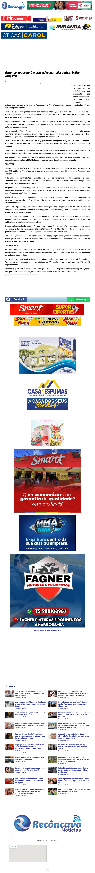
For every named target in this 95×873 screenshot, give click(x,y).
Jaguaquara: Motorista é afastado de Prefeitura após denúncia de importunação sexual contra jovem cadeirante (29, 748)
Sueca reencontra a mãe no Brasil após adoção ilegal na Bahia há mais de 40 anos (31, 724)
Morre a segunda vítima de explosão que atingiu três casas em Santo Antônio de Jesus (30, 704)
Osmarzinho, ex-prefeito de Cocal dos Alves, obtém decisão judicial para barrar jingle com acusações (73, 736)
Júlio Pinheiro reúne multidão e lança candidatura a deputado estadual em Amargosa (29, 781)
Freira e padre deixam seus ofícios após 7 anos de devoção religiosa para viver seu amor (74, 781)
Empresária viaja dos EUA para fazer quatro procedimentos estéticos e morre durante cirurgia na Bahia (30, 736)
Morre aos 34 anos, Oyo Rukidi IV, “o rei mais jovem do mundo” (30, 714)
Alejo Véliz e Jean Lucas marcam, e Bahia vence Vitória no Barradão (74, 790)
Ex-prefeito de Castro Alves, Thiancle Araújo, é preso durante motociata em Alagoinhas (72, 704)
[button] (60, 11)
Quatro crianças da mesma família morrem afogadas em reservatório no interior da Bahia (29, 693)
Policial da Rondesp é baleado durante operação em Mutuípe (29, 758)
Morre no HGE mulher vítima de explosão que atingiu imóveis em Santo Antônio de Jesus (73, 747)
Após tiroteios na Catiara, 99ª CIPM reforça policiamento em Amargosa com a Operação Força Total (73, 725)
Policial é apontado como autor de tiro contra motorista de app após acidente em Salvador (73, 770)
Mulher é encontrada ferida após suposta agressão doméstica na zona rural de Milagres (74, 715)
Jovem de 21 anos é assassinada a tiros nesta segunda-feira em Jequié (30, 769)
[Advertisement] (47, 53)
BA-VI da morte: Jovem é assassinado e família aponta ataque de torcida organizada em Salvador (30, 791)
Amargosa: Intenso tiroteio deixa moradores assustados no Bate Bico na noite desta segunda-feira (73, 759)
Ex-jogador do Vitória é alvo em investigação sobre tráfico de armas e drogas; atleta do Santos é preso (72, 693)
